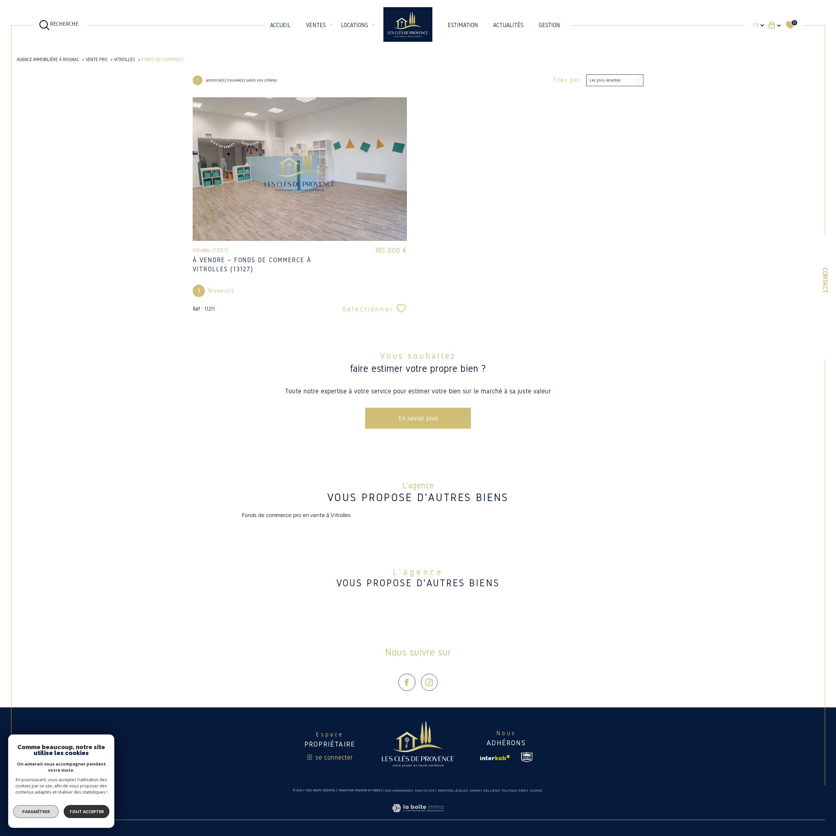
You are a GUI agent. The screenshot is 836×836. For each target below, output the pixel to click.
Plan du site (425, 790)
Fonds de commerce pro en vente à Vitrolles (296, 515)
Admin (475, 790)
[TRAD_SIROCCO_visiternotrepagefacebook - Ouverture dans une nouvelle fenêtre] (406, 682)
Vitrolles (124, 59)
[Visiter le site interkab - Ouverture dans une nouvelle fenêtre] (495, 757)
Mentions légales (452, 790)
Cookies (535, 791)
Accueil (280, 25)
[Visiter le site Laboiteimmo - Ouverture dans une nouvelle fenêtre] (417, 815)
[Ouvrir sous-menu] (331, 24)
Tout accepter (86, 811)
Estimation (463, 25)
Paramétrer (36, 811)
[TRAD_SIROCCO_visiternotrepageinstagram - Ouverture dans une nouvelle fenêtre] (429, 682)
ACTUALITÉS (508, 25)
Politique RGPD (514, 790)
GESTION (549, 25)
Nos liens (490, 790)
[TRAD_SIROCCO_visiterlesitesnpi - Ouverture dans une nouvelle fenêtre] (527, 757)
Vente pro (96, 59)
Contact (825, 280)
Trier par (567, 80)
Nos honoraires (398, 790)
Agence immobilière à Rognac (48, 59)
